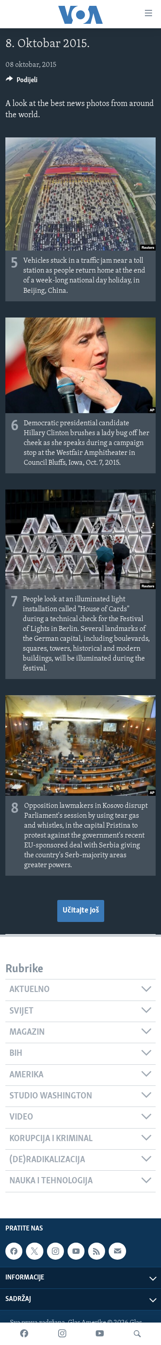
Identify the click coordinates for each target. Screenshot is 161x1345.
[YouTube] (100, 1334)
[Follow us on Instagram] (55, 1251)
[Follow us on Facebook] (13, 1251)
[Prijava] (117, 1251)
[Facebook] (24, 1334)
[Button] (22, 82)
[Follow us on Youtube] (76, 1251)
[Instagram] (62, 1334)
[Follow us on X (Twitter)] (34, 1251)
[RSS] (96, 1251)
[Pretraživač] (137, 1334)
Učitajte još (81, 911)
